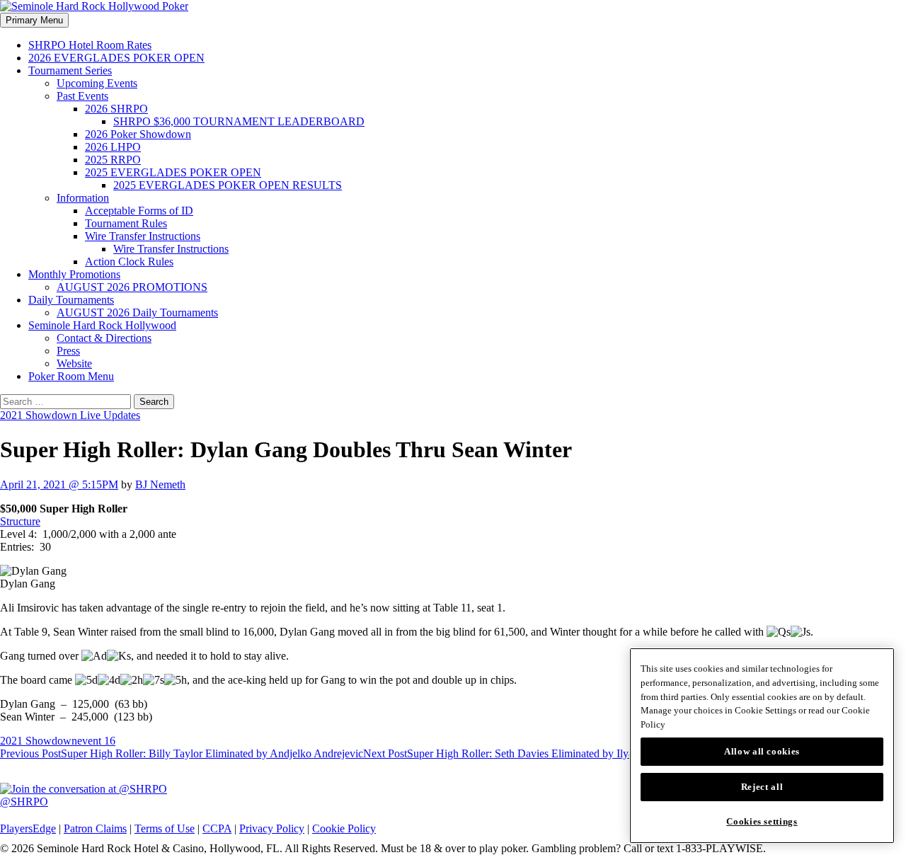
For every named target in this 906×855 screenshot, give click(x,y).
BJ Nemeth (160, 484)
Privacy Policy (271, 828)
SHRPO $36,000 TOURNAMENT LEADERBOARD (239, 121)
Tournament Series (70, 70)
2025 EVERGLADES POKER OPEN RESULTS (227, 185)
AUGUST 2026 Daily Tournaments (137, 312)
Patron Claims (95, 828)
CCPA (216, 828)
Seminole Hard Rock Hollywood (102, 325)
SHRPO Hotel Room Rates (89, 45)
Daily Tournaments (71, 300)
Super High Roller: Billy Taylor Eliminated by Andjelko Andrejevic (181, 753)
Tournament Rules (126, 223)
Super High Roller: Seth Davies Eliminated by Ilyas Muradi (518, 753)
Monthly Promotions (74, 274)
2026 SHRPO (116, 109)
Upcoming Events (97, 83)
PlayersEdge (28, 828)
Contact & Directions (104, 338)
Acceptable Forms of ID (139, 211)
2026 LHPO (113, 147)
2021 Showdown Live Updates (70, 415)
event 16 (96, 741)
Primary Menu (34, 20)
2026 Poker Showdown (138, 134)
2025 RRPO (113, 160)
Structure (20, 521)
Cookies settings (762, 821)
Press (68, 351)
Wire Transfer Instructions (142, 236)
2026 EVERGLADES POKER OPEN (116, 58)
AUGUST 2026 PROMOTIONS (132, 287)
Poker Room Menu (71, 376)
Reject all (762, 786)
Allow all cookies (762, 751)
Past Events (82, 96)
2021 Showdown (38, 741)
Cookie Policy (344, 828)
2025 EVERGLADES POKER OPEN (173, 172)
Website (74, 363)
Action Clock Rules (129, 262)
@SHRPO (24, 802)
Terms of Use (164, 828)
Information (83, 198)
